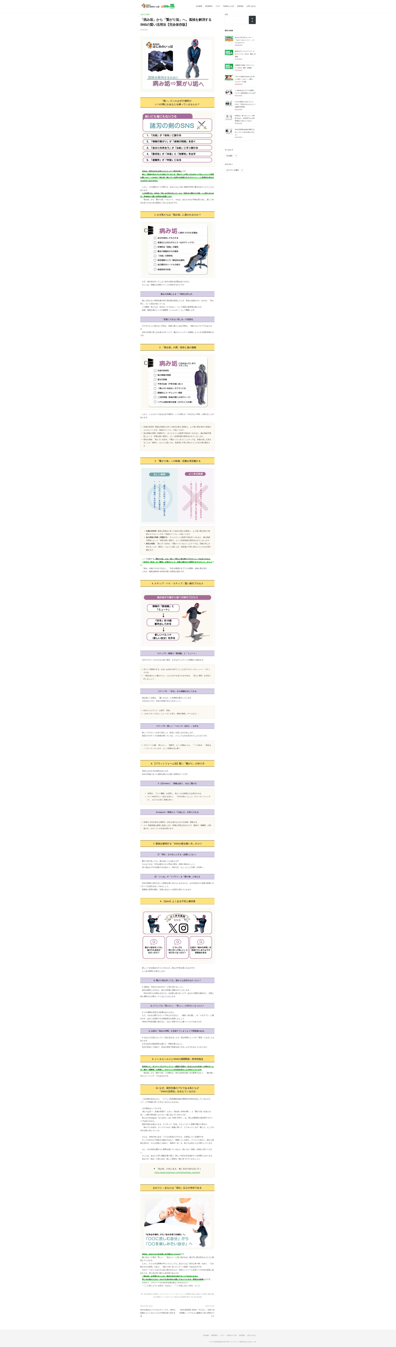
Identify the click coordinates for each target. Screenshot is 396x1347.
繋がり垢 (190, 1297)
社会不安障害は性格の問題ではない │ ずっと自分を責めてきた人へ (245, 132)
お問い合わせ (251, 6)
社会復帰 (183, 1297)
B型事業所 (208, 6)
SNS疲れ (155, 1294)
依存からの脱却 (201, 1294)
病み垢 (176, 1297)
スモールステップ (166, 1294)
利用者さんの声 (228, 6)
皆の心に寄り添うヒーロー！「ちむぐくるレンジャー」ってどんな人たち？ (244, 40)
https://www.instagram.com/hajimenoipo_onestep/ (177, 1172)
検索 (226, 14)
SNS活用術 (148, 1294)
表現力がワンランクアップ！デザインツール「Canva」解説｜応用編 (245, 53)
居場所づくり (160, 1297)
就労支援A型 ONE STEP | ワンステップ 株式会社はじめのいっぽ (235, 1342)
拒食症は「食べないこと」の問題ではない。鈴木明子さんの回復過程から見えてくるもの (244, 118)
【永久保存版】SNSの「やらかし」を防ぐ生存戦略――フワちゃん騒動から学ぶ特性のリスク (196, 1313)
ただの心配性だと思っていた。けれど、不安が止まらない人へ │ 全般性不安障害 (245, 104)
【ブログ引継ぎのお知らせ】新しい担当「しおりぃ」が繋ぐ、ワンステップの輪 (244, 79)
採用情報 (240, 6)
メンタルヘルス (178, 1294)
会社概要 (199, 6)
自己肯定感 (198, 1297)
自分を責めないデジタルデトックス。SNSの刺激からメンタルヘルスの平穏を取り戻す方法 (157, 1313)
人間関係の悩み (189, 1294)
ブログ (218, 6)
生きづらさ (169, 1297)
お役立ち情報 (145, 14)
